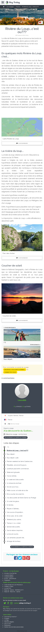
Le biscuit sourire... (13, 534)
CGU (5, 623)
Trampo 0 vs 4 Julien (14, 523)
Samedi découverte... (14, 527)
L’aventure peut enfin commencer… (18, 468)
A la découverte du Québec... (18, 430)
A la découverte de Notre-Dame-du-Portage (21, 498)
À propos (6, 618)
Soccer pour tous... (13, 487)
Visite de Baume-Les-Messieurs (13, 584)
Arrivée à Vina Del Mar (10, 573)
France (10, 419)
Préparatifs (7, 580)
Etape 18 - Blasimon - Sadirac (12, 591)
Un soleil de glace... (13, 501)
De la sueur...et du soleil (14, 516)
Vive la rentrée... (12, 476)
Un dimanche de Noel (14, 483)
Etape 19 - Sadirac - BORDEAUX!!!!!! (14, 590)
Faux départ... (8, 359)
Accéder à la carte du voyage (17, 437)
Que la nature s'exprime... (15, 530)
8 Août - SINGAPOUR (10, 578)
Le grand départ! (8, 577)
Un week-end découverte (15, 479)
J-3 (5, 342)
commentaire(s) (23, 143)
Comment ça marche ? (10, 616)
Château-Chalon (8, 586)
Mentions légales (9, 622)
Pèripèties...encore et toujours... (17, 465)
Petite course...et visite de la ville (17, 490)
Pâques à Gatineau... (13, 508)
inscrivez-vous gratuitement (14, 369)
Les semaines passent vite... (16, 537)
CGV (9, 623)
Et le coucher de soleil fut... (16, 494)
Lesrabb (22, 400)
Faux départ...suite (12, 458)
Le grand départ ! (9, 575)
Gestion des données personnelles (14, 627)
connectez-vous (10, 372)
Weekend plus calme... (14, 519)
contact (22, 603)
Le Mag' (6, 620)
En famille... (10, 505)
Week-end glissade (13, 472)
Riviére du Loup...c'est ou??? (17, 450)
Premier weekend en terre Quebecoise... (20, 461)
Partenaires (7, 625)
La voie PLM (7, 588)
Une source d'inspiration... (15, 512)
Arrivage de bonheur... (14, 541)
